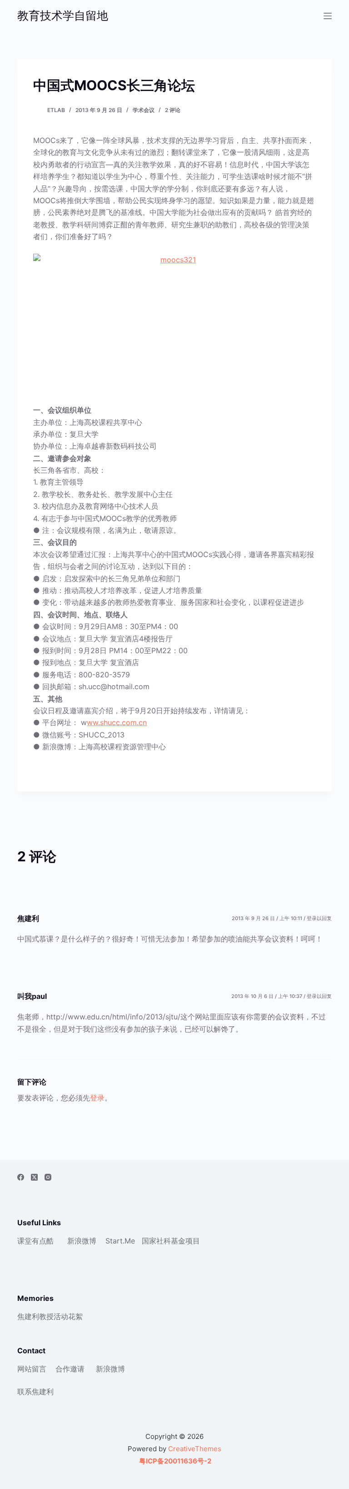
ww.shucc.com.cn (117, 722)
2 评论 (172, 110)
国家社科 (156, 1240)
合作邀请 (70, 1368)
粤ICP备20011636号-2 (174, 1461)
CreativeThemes (194, 1448)
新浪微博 (82, 1240)
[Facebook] (20, 1177)
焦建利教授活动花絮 (50, 1316)
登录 (97, 1097)
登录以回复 (319, 918)
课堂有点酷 (35, 1240)
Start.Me (120, 1240)
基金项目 (185, 1240)
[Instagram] (48, 1177)
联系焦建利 (35, 1391)
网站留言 (31, 1368)
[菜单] (328, 16)
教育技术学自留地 (62, 15)
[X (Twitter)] (34, 1177)
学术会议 (144, 110)
